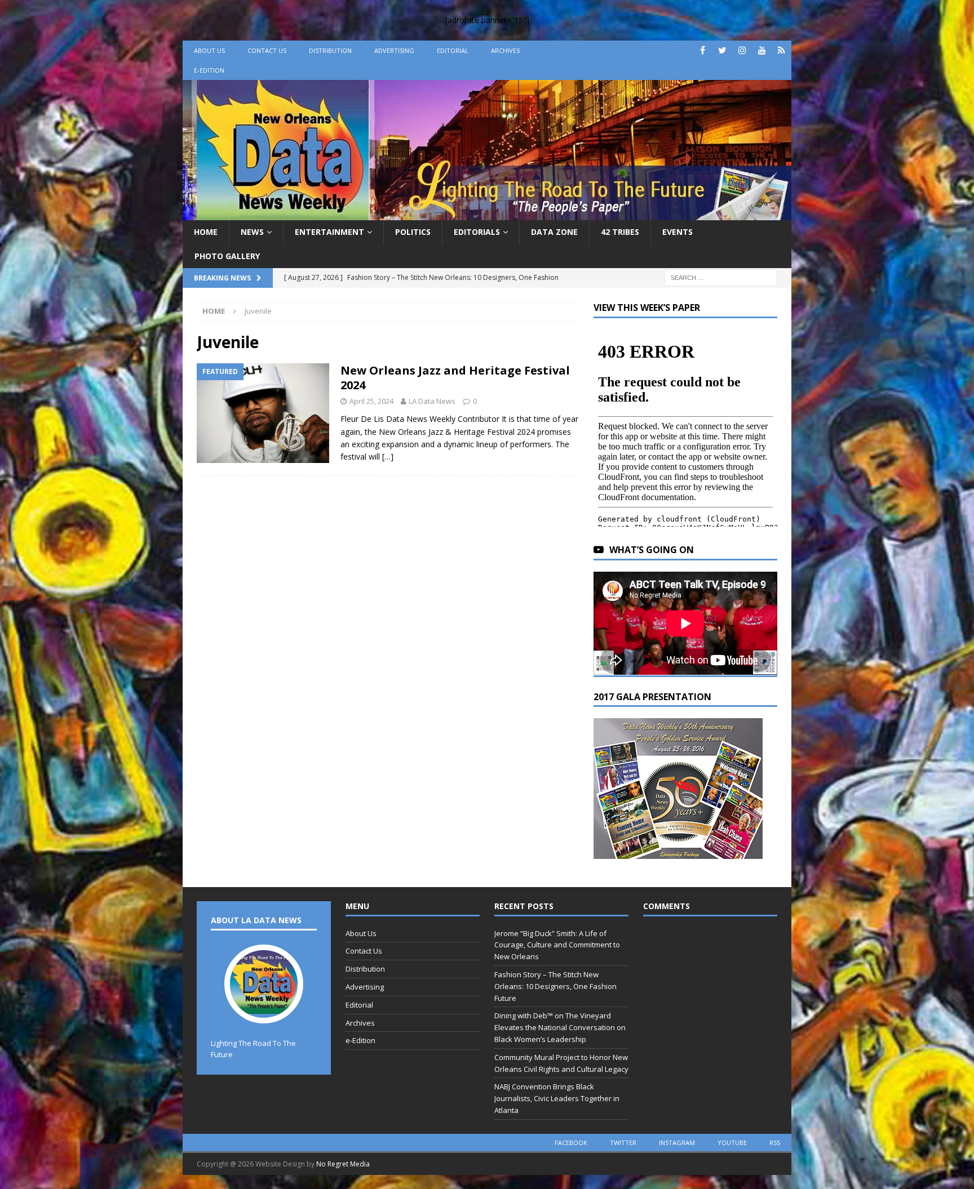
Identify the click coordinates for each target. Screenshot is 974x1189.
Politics (413, 231)
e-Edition (209, 70)
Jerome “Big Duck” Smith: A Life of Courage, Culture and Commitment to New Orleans (557, 945)
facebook (571, 1142)
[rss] (781, 50)
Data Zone (554, 231)
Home (206, 231)
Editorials (477, 231)
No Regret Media (343, 1164)
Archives (505, 50)
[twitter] (722, 50)
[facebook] (702, 50)
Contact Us (266, 50)
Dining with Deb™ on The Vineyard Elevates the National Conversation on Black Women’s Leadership (560, 1027)
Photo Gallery (227, 256)
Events (677, 231)
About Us (209, 50)
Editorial (452, 50)
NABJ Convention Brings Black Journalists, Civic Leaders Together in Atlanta (556, 1098)
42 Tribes (620, 231)
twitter (623, 1142)
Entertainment (329, 231)
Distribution (330, 50)
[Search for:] (721, 276)
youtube (732, 1142)
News (252, 231)
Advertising (394, 50)
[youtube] (762, 50)
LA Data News (432, 401)
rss (774, 1142)
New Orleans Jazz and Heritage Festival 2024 (455, 378)
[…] (387, 456)
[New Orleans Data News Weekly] (487, 213)
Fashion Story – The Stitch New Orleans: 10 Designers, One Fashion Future (555, 986)
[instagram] (742, 50)
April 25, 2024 (371, 401)
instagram (677, 1142)
